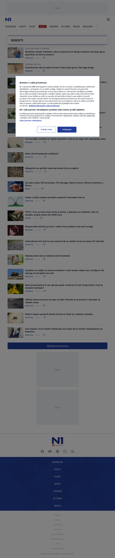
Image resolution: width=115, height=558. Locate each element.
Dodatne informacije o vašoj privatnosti (44, 106)
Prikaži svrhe (46, 129)
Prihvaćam (66, 129)
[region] (57, 106)
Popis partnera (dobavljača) (31, 121)
